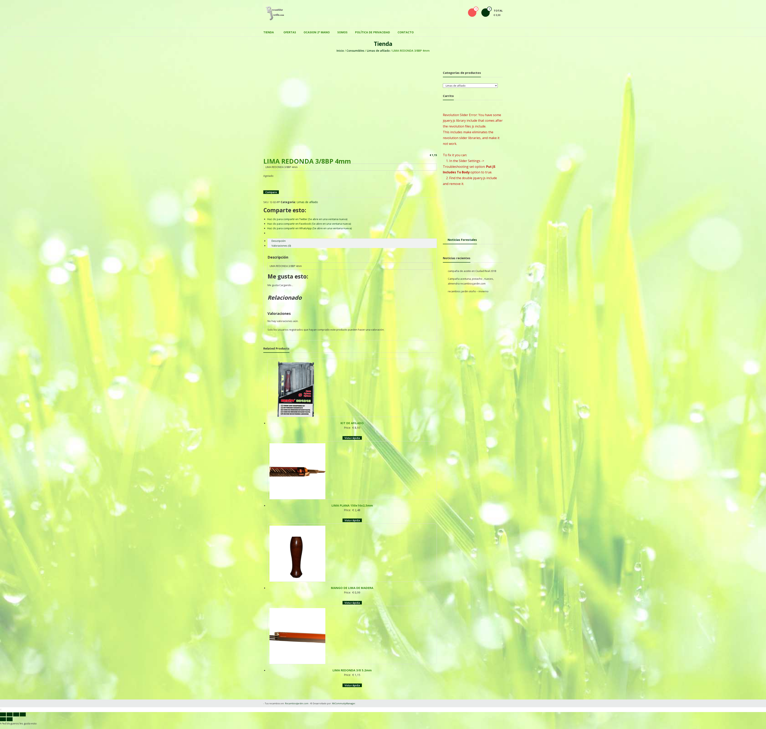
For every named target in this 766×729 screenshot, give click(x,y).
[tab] (352, 239)
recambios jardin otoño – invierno (468, 289)
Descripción (278, 239)
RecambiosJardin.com (296, 685)
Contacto (406, 30)
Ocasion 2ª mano (317, 30)
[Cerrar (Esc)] (3, 696)
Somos (342, 30)
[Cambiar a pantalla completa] (16, 696)
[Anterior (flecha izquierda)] (3, 701)
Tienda (268, 30)
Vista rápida (352, 432)
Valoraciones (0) (281, 243)
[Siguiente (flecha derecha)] (10, 701)
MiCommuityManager (343, 685)
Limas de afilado (378, 48)
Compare (271, 190)
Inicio (340, 48)
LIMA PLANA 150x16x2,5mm (352, 495)
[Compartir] (10, 696)
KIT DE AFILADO (352, 417)
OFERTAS (289, 30)
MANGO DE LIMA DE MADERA (352, 574)
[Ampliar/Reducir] (23, 696)
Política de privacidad (372, 30)
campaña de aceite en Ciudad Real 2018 (472, 269)
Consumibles (355, 48)
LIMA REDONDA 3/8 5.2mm (352, 652)
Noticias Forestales (462, 238)
